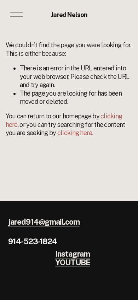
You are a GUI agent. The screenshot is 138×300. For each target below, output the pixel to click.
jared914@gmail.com (43, 222)
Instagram (72, 254)
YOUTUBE (72, 262)
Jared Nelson (69, 14)
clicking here (74, 132)
